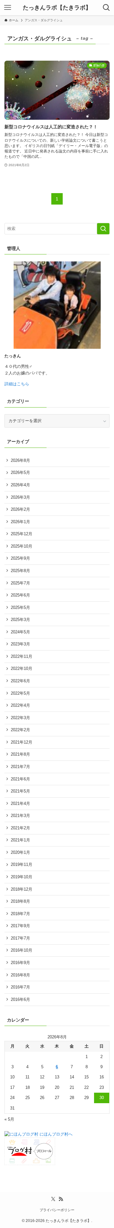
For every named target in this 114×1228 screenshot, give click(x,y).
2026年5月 (20, 472)
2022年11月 (21, 656)
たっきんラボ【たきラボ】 (57, 7)
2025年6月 (20, 595)
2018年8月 (20, 901)
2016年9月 (20, 962)
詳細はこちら (16, 383)
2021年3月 (20, 815)
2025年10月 (21, 546)
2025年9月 (20, 558)
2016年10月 (21, 950)
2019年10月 (21, 876)
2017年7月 (20, 938)
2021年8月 (20, 754)
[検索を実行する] (103, 228)
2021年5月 (20, 791)
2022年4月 (20, 705)
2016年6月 (20, 999)
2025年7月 (20, 583)
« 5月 (9, 1119)
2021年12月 (21, 742)
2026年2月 (20, 509)
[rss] (61, 1199)
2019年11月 (21, 864)
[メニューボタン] (7, 7)
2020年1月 (20, 852)
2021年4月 (20, 803)
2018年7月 (20, 913)
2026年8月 (20, 460)
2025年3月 (20, 619)
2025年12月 (21, 533)
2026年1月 (20, 521)
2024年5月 (20, 632)
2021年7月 (20, 766)
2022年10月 (21, 668)
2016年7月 (20, 987)
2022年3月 (20, 717)
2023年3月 (20, 644)
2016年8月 (20, 975)
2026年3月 (20, 497)
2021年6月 (20, 779)
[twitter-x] (53, 1199)
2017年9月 (20, 925)
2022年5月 (20, 693)
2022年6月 (20, 680)
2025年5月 (20, 607)
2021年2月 (20, 828)
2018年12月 (21, 889)
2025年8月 (20, 570)
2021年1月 (20, 840)
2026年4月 (20, 484)
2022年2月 (20, 729)
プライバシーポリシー (57, 1210)
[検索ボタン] (106, 7)
